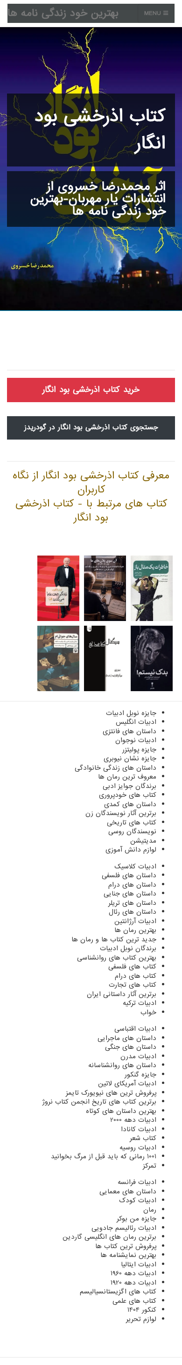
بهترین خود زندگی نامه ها (63, 13)
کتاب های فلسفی (132, 966)
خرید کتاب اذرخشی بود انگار (91, 389)
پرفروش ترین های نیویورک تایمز (111, 1093)
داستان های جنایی (130, 893)
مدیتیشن (143, 841)
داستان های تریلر (132, 903)
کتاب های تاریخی (131, 822)
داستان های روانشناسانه (122, 1065)
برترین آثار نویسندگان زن (120, 813)
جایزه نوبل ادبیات (131, 713)
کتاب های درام (135, 976)
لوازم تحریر (141, 1319)
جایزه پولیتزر (139, 749)
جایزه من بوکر (136, 1218)
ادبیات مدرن (138, 1056)
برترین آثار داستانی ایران (121, 994)
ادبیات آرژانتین (135, 921)
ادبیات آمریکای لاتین (127, 1083)
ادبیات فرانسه (137, 1182)
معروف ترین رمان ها (127, 777)
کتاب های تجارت (132, 985)
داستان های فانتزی (129, 731)
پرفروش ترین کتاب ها (125, 1246)
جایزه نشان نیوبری (130, 758)
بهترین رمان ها (135, 930)
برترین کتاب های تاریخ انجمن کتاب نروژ (99, 1102)
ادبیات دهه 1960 (133, 1273)
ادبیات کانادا (138, 1129)
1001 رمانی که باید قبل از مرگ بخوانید (103, 1156)
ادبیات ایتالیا (138, 1264)
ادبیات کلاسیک (135, 866)
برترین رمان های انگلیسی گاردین (109, 1237)
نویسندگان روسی (132, 831)
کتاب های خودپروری (127, 795)
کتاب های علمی (134, 1301)
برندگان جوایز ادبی (129, 786)
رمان (149, 1210)
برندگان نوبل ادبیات (128, 948)
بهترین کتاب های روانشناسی (116, 958)
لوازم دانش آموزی (130, 850)
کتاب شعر (143, 1138)
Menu (153, 13)
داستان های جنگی (130, 1047)
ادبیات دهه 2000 (133, 1120)
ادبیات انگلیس (136, 722)
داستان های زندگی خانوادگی (115, 768)
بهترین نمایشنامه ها (128, 1255)
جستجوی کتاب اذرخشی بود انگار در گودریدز (91, 427)
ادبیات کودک (137, 1200)
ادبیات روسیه (137, 1147)
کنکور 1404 (141, 1310)
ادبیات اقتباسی (135, 1029)
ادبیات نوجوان (135, 740)
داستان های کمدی (130, 804)
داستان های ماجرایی (127, 1038)
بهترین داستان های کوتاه (121, 1111)
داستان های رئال (132, 912)
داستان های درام (132, 885)
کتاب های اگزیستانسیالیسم (118, 1291)
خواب (148, 1012)
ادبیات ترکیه (139, 1003)
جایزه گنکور (140, 1074)
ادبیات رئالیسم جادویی (123, 1228)
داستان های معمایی (127, 1191)
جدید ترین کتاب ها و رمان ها (113, 939)
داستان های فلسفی (129, 875)
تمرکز (149, 1166)
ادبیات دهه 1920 (133, 1283)
